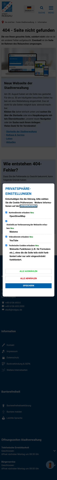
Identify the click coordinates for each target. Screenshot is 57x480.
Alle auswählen (28, 271)
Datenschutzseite (28, 206)
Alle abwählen (28, 278)
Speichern (28, 285)
